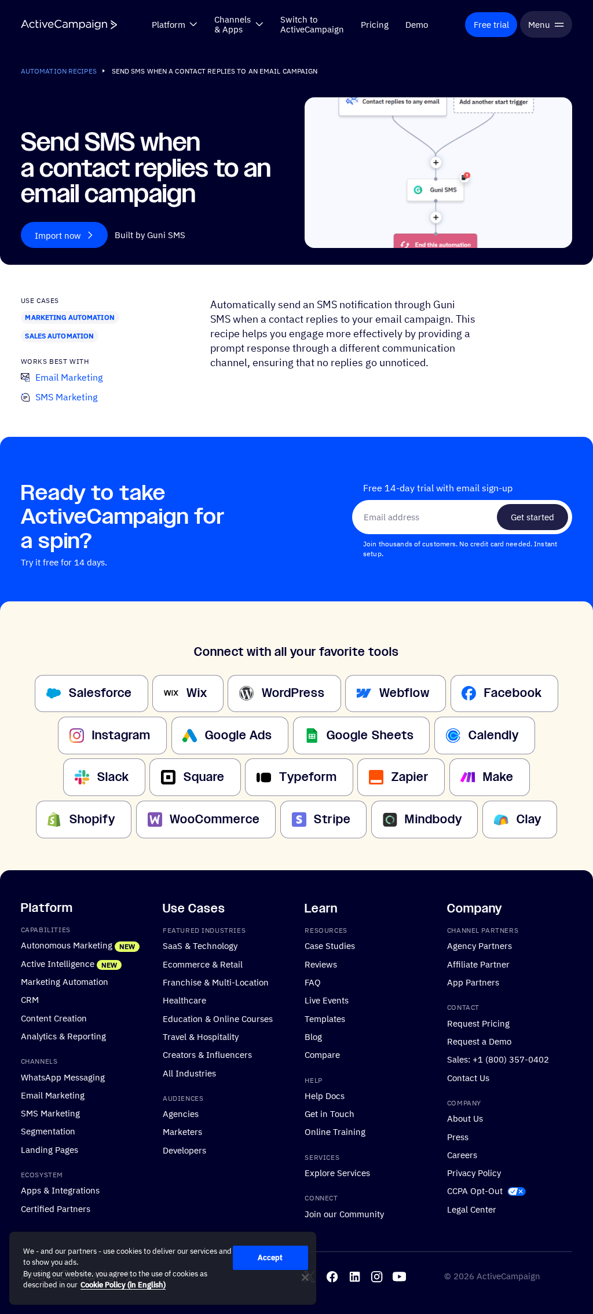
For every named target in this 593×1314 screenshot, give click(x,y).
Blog (313, 1036)
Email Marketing (53, 1095)
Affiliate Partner (478, 964)
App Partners (473, 982)
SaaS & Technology (200, 946)
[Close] (305, 1277)
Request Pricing (478, 1023)
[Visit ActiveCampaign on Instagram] (376, 1276)
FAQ (313, 982)
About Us (465, 1118)
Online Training (335, 1132)
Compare (322, 1054)
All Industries (189, 1073)
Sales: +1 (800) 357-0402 (498, 1059)
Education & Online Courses (218, 1018)
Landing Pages (49, 1149)
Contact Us (468, 1077)
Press (457, 1137)
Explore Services (337, 1172)
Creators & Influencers (207, 1054)
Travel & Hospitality (201, 1036)
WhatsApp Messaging (63, 1077)
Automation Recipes (59, 71)
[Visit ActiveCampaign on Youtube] (399, 1276)
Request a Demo (479, 1041)
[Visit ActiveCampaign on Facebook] (332, 1276)
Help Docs (325, 1095)
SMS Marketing (50, 1113)
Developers (184, 1150)
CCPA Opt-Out (475, 1191)
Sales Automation (59, 335)
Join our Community (344, 1214)
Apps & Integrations (60, 1190)
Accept (270, 1257)
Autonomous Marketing (66, 945)
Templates (325, 1018)
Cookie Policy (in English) (123, 1285)
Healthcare (184, 1000)
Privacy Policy (474, 1172)
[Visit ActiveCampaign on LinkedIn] (354, 1276)
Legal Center (471, 1209)
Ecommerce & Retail (203, 964)
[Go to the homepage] (69, 25)
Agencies (181, 1113)
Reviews (321, 964)
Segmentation (48, 1131)
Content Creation (54, 1018)
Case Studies (330, 946)
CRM (30, 999)
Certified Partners (55, 1208)
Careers (462, 1154)
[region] (162, 1268)
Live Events (327, 1000)
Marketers (182, 1132)
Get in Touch (329, 1113)
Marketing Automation (69, 317)
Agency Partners (479, 946)
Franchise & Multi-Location (216, 982)
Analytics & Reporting (63, 1036)
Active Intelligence (57, 963)
